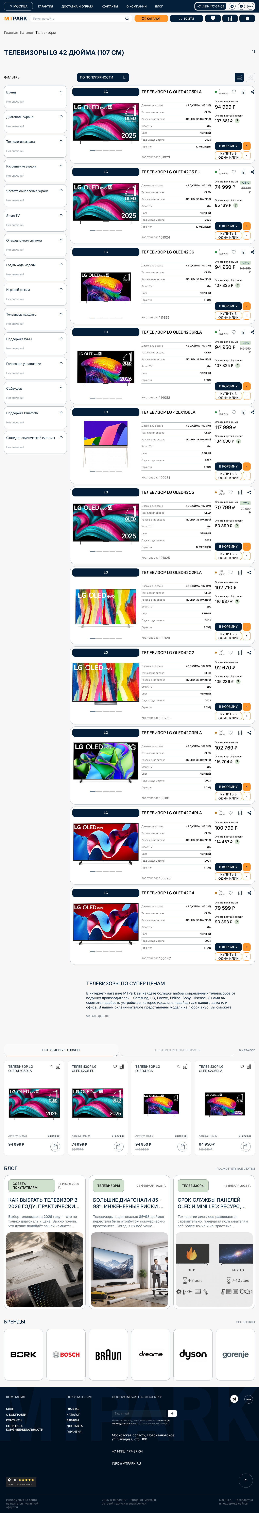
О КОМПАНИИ (136, 6)
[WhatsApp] (241, 6)
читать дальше (98, 1016)
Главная (11, 33)
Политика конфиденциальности (24, 1427)
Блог (10, 1409)
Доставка (75, 1426)
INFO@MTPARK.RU (126, 1463)
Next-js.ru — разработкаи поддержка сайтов (236, 1501)
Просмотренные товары (177, 1050)
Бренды (73, 1420)
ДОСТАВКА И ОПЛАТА (77, 6)
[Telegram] (234, 1399)
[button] (81, 18)
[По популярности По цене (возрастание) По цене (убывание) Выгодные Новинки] (103, 77)
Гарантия (74, 1431)
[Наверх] (246, 1481)
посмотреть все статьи (236, 1168)
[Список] (239, 77)
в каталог (247, 1050)
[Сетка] (250, 77)
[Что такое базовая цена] (237, 120)
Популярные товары (61, 1050)
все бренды (245, 1322)
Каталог (26, 33)
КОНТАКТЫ (110, 6)
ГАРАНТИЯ (45, 6)
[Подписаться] (172, 1413)
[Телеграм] (232, 6)
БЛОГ (159, 6)
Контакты (14, 1420)
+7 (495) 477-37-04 (210, 6)
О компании (16, 1414)
